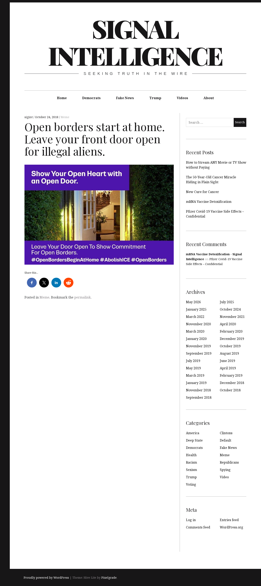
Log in (191, 520)
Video (224, 477)
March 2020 (195, 331)
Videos (182, 98)
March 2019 (195, 375)
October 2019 (230, 346)
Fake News (125, 98)
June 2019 (227, 360)
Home (62, 98)
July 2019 (193, 360)
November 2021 (232, 316)
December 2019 (232, 338)
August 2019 (229, 353)
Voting (191, 484)
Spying (225, 469)
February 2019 (231, 375)
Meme (65, 117)
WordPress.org (231, 527)
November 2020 (198, 324)
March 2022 (195, 316)
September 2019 (198, 353)
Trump (155, 98)
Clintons (226, 433)
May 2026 (193, 302)
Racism (191, 462)
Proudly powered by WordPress (46, 577)
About (208, 98)
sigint (28, 117)
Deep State (194, 440)
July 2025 (227, 302)
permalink (82, 297)
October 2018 (230, 390)
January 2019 (196, 383)
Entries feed (229, 520)
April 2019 (228, 368)
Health (191, 455)
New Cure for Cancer (202, 192)
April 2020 (228, 324)
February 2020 (231, 331)
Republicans (229, 462)
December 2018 (232, 383)
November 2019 (198, 346)
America (192, 433)
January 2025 (196, 309)
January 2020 (196, 338)
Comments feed (198, 527)
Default (225, 440)
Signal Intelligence (135, 42)
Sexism (191, 469)
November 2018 (198, 390)
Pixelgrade (109, 577)
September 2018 (198, 397)
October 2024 (230, 309)
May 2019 (193, 368)
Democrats (91, 98)
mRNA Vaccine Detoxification (208, 201)
